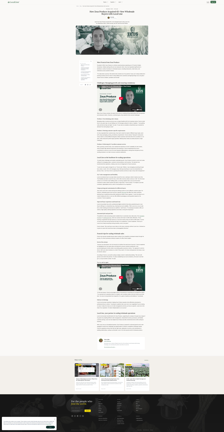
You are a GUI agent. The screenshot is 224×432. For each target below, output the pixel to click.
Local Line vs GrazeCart (102, 420)
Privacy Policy (48, 424)
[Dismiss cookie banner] (54, 419)
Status (137, 410)
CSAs (99, 405)
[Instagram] (75, 416)
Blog (80, 6)
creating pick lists (107, 217)
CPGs (99, 406)
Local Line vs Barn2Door (102, 418)
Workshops (138, 405)
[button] (105, 2)
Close (50, 427)
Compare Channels (120, 423)
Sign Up (213, 2)
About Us (137, 401)
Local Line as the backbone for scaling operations (86, 72)
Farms (99, 401)
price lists (124, 192)
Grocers (118, 401)
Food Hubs (100, 403)
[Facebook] (72, 416)
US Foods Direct (120, 420)
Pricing (99, 410)
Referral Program (139, 408)
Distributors (119, 405)
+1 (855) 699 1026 (139, 420)
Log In (208, 2)
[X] (80, 416)
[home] (13, 2)
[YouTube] (83, 416)
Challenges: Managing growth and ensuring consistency (85, 68)
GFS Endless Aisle (120, 421)
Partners (137, 406)
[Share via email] (88, 85)
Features (100, 408)
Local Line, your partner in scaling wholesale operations (85, 78)
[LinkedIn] (78, 416)
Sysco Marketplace (120, 418)
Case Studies (100, 412)
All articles (146, 360)
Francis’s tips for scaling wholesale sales (85, 75)
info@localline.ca (139, 418)
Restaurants (119, 403)
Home (77, 6)
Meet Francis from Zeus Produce (85, 65)
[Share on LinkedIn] (85, 85)
